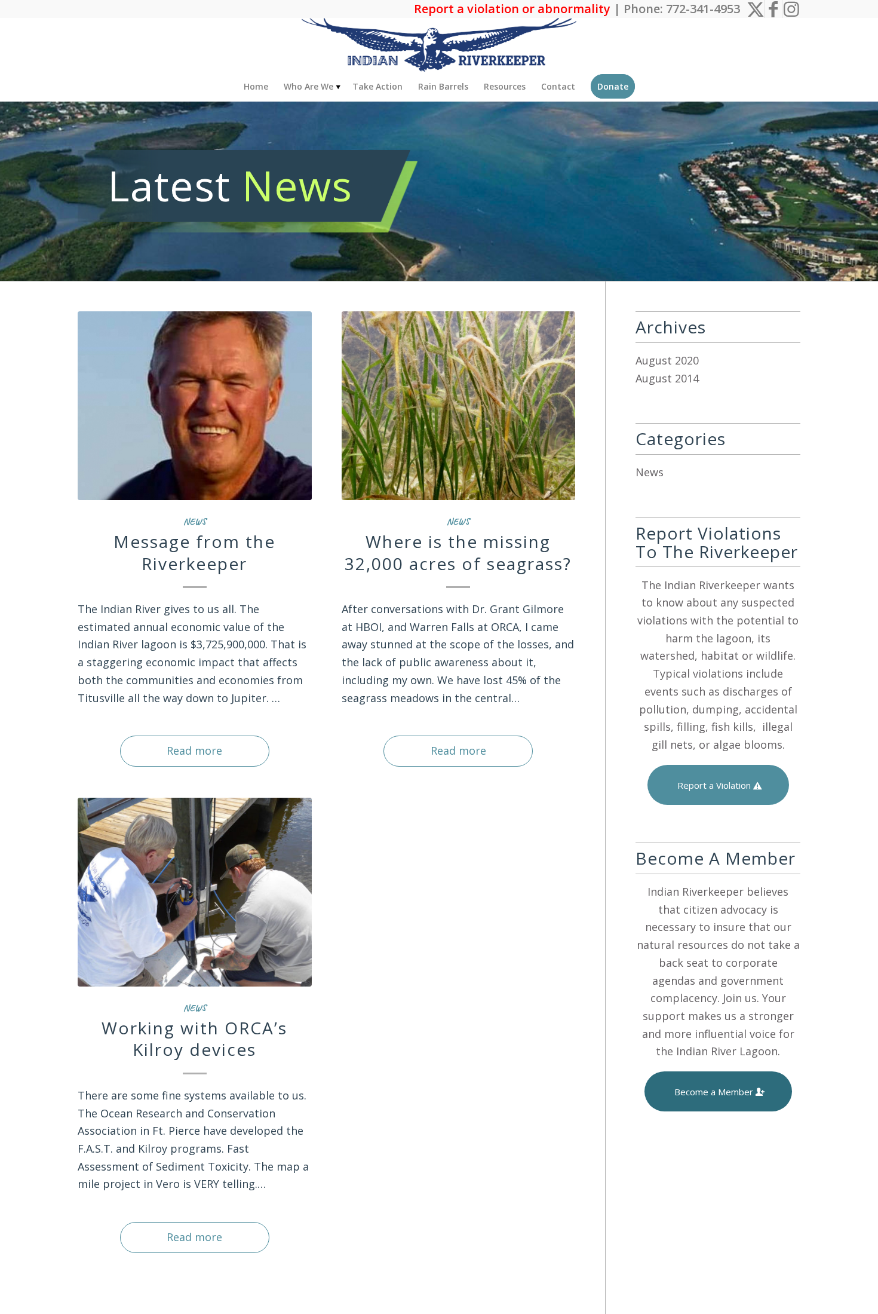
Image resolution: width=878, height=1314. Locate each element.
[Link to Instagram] (791, 9)
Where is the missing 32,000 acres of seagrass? (458, 552)
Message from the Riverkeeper (194, 552)
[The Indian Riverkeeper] (439, 45)
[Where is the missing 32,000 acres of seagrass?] (459, 405)
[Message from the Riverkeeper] (195, 405)
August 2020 (667, 360)
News (194, 521)
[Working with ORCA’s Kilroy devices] (195, 892)
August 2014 (667, 378)
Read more (194, 750)
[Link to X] (755, 9)
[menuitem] (256, 87)
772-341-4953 (703, 9)
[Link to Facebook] (773, 9)
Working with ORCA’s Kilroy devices (194, 1038)
